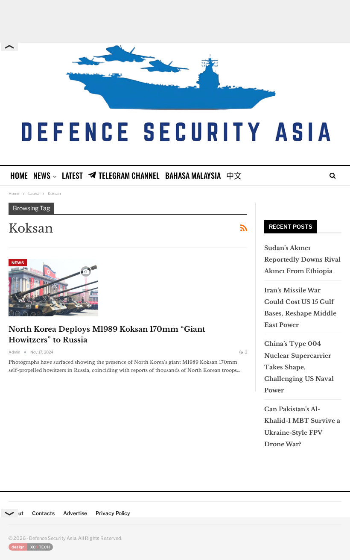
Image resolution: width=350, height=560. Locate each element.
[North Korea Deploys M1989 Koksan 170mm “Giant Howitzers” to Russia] (53, 287)
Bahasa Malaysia (193, 175)
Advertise (75, 513)
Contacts (43, 513)
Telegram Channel (129, 175)
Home (19, 175)
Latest (72, 175)
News (41, 175)
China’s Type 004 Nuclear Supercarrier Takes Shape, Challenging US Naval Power (299, 367)
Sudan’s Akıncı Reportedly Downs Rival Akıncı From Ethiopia (302, 259)
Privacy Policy (113, 513)
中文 (234, 175)
